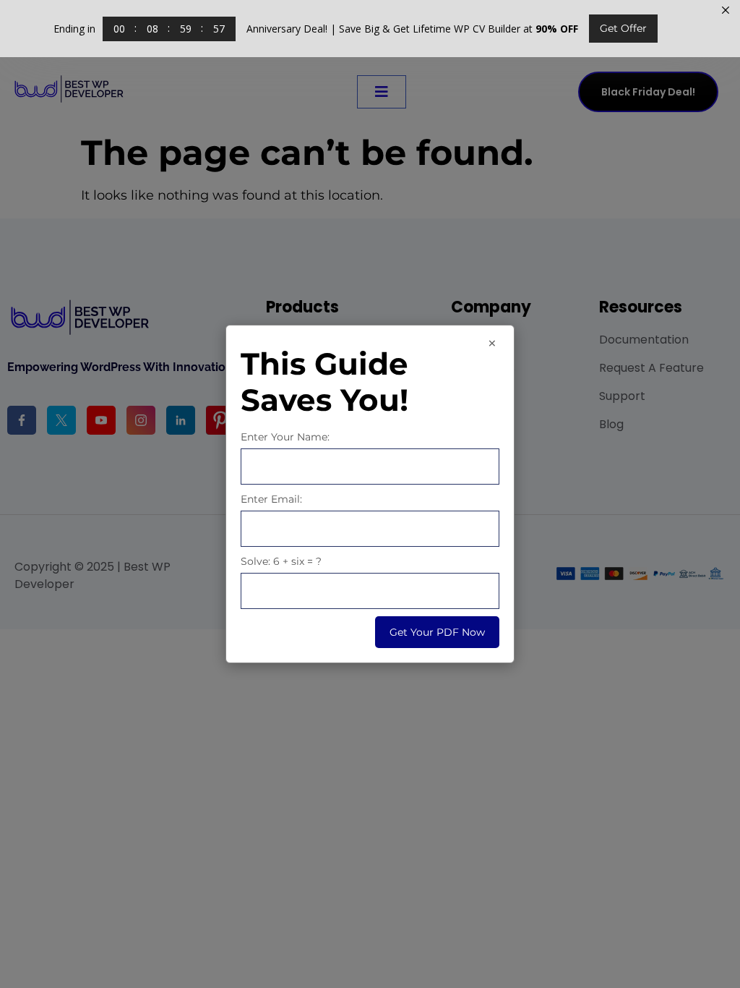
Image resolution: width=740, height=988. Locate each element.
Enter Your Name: (285, 436)
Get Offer (623, 28)
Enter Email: (271, 499)
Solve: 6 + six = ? (281, 561)
